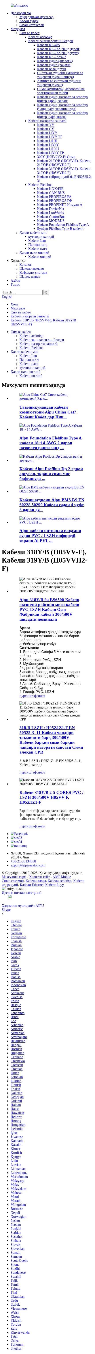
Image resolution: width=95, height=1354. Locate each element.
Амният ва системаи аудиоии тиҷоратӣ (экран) (59, 83)
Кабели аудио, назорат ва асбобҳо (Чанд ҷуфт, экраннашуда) (62, 107)
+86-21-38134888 (23, 861)
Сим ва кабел (29, 33)
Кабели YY (45, 125)
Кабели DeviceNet (50, 209)
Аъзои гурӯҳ (28, 21)
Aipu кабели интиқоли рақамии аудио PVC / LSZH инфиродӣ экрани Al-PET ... (50, 535)
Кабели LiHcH (48, 149)
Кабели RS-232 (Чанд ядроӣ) (58, 49)
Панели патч (38, 244)
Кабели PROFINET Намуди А (59, 205)
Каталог (25, 264)
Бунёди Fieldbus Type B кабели (60, 228)
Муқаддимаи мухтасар (36, 17)
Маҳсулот (18, 29)
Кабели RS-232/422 (51, 57)
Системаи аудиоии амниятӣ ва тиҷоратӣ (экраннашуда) (60, 75)
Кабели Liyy (54, 885)
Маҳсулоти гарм (14, 877)
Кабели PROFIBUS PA (54, 197)
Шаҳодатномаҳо (31, 268)
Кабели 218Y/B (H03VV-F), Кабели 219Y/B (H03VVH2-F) (64, 163)
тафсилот (38, 696)
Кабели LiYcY (48, 145)
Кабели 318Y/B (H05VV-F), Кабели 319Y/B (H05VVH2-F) (64, 171)
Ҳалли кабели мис (33, 232)
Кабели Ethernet (32, 885)
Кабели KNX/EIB (50, 189)
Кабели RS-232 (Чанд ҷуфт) (58, 53)
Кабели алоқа (36, 881)
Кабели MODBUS (51, 220)
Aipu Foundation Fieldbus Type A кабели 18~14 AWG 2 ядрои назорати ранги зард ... (50, 443)
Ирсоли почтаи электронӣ (21, 893)
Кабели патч (37, 248)
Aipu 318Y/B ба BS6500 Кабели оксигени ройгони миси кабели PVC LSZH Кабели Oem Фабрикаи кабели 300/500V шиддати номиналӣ (49, 609)
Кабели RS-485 (48, 45)
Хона (14, 304)
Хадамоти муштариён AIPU (23, 905)
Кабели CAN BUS (51, 193)
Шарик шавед (29, 276)
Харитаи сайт (39, 877)
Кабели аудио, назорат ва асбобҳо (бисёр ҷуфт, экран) (62, 115)
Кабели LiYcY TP (50, 153)
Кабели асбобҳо (40, 37)
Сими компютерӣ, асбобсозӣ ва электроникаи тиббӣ (61, 91)
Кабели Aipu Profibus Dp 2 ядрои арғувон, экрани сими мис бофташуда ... (51, 473)
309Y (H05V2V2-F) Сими (56, 157)
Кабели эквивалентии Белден (50, 41)
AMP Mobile (62, 877)
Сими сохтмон (13, 881)
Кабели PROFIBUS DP (54, 201)
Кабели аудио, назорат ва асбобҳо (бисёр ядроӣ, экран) (62, 99)
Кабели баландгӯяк (51, 69)
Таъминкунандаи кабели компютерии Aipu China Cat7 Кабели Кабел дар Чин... (47, 412)
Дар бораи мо (21, 13)
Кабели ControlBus (51, 216)
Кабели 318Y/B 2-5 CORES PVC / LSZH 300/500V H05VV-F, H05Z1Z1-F (51, 797)
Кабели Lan (37, 240)
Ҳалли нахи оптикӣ (34, 252)
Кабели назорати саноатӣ (47, 121)
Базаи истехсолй (31, 25)
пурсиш (25, 696)
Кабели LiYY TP (49, 137)
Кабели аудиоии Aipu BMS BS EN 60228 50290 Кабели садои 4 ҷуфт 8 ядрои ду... (51, 505)
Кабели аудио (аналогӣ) (55, 61)
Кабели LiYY (47, 133)
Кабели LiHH (47, 141)
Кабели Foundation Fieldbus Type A (63, 224)
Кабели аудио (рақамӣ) (54, 65)
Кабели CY (45, 129)
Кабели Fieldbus (40, 185)
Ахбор (15, 280)
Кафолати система (33, 272)
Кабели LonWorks (50, 213)
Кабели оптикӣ (39, 256)
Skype (6, 909)
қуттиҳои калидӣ (41, 236)
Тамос (15, 284)
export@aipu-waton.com (28, 865)
